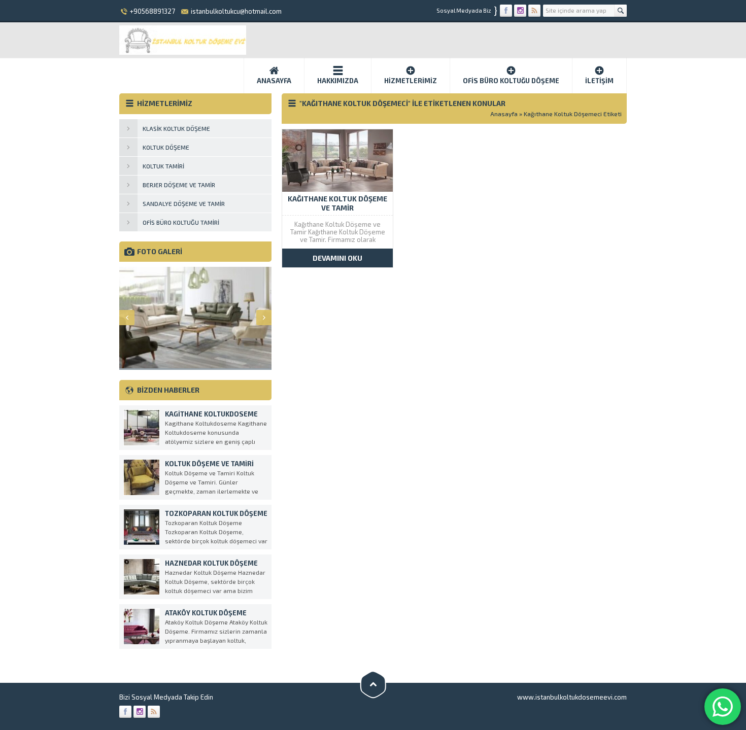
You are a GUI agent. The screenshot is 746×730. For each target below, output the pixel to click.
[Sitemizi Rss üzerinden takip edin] (534, 11)
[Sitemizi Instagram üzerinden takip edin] (520, 11)
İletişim (599, 81)
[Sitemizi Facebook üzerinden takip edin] (506, 11)
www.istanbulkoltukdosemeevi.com (572, 697)
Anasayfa (274, 81)
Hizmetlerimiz (410, 81)
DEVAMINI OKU (337, 258)
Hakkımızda (337, 81)
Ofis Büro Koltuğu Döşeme (511, 81)
